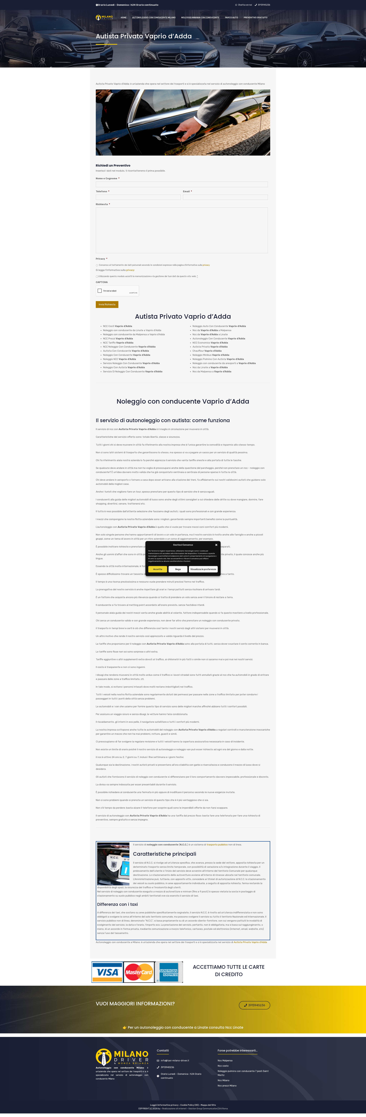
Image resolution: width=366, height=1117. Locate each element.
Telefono (102, 191)
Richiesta (103, 204)
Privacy (101, 258)
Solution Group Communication (202, 1108)
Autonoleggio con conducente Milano (154, 17)
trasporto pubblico (217, 844)
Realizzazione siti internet (174, 1108)
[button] (216, 545)
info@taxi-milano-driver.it (175, 1060)
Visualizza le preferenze (203, 569)
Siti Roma (223, 1108)
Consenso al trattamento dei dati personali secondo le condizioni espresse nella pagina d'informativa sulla (154, 265)
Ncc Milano (223, 1080)
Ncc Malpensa (225, 1060)
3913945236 (167, 1067)
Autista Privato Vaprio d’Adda (250, 942)
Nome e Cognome (108, 178)
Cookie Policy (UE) (189, 1105)
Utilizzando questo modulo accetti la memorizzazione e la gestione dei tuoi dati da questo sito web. (148, 276)
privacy (206, 265)
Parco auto (231, 17)
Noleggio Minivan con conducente (200, 17)
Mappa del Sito (208, 1105)
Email (187, 191)
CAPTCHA (102, 282)
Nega (178, 569)
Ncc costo (223, 1065)
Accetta (157, 569)
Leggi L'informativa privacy (164, 1105)
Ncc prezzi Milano (227, 1085)
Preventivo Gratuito (255, 17)
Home (124, 17)
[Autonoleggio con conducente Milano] (104, 17)
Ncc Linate (234, 1027)
